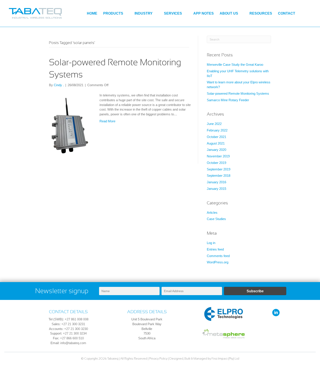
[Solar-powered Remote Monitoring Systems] (70, 125)
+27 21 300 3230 (76, 329)
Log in (211, 243)
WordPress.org (217, 262)
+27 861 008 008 (76, 319)
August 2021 (216, 143)
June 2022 (214, 124)
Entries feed (215, 249)
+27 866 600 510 (72, 338)
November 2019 (218, 156)
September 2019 (218, 169)
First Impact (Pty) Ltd (225, 358)
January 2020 (216, 149)
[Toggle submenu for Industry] (156, 13)
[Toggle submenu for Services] (185, 13)
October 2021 (216, 137)
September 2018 (218, 175)
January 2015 (216, 188)
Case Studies (216, 219)
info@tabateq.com (73, 343)
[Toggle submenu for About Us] (241, 13)
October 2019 (216, 163)
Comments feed (218, 256)
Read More (107, 121)
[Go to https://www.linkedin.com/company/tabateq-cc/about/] (276, 313)
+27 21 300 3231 (73, 324)
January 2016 (216, 182)
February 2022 (217, 130)
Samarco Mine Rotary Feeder (228, 100)
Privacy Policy (158, 358)
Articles (212, 212)
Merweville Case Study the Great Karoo (235, 64)
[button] (255, 291)
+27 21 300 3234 (75, 333)
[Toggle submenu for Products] (126, 13)
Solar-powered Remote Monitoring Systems (238, 93)
